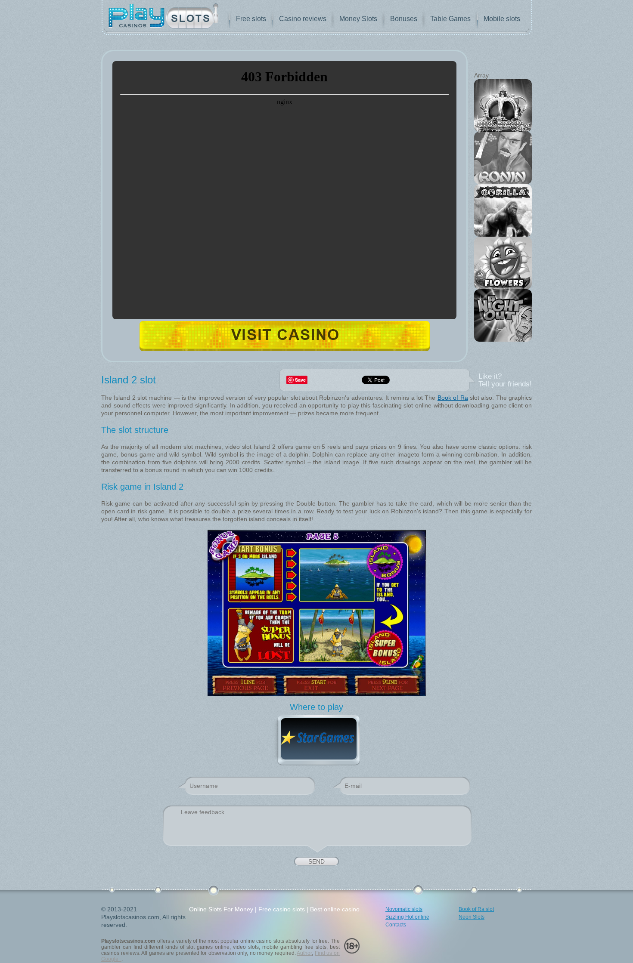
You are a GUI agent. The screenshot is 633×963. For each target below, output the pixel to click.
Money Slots (358, 18)
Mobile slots (502, 18)
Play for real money (285, 336)
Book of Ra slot (476, 909)
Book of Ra (453, 397)
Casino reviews (302, 18)
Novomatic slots (403, 909)
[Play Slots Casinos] (163, 17)
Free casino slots (281, 909)
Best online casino (335, 909)
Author (304, 953)
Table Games (450, 18)
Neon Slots (471, 917)
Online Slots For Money (221, 909)
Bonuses (403, 18)
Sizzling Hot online (407, 917)
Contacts (395, 925)
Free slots (251, 18)
